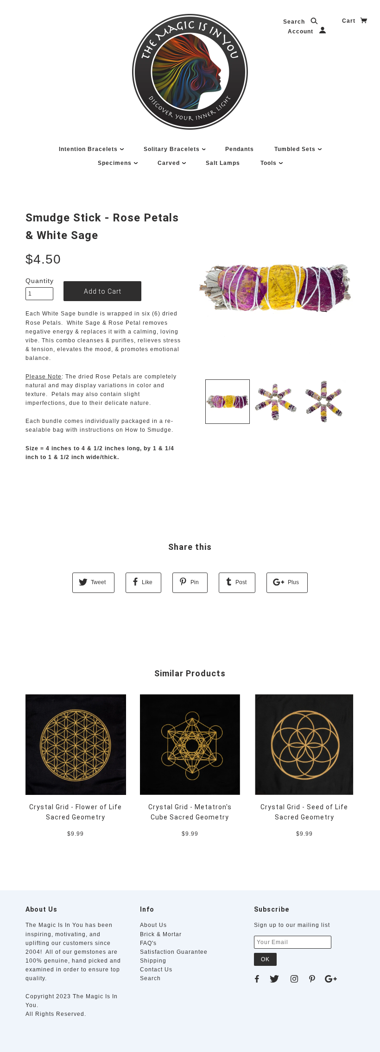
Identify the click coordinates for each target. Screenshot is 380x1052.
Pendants (239, 149)
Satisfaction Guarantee (174, 952)
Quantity (39, 280)
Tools (269, 163)
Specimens (115, 163)
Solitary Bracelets (173, 149)
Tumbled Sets (295, 149)
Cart (349, 21)
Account (301, 31)
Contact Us (156, 969)
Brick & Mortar (161, 934)
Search (295, 22)
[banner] (190, 72)
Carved (170, 163)
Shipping (153, 961)
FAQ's (148, 943)
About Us (153, 925)
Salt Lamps (223, 163)
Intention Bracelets (89, 149)
